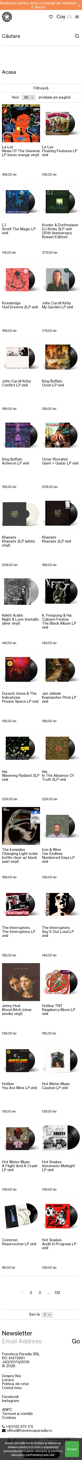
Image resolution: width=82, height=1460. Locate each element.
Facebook (10, 1396)
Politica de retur (15, 1384)
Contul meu (11, 1388)
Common (19, 1242)
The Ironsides (20, 855)
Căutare (77, 36)
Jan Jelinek (59, 697)
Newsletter (17, 1333)
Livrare (8, 1380)
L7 (19, 229)
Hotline (19, 1086)
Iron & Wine (58, 855)
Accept (72, 1449)
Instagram (10, 1400)
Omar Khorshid (60, 461)
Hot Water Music (56, 1086)
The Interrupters (18, 931)
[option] (38, 5)
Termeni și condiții (17, 1413)
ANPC (7, 1409)
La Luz (21, 151)
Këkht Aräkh (20, 619)
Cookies (9, 1417)
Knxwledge (20, 305)
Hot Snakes (58, 1166)
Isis (20, 775)
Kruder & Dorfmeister (60, 231)
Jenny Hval (17, 1009)
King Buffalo (53, 383)
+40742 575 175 (19, 1426)
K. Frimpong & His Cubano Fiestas (59, 621)
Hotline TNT (58, 1009)
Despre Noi (11, 1376)
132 (57, 1292)
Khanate (18, 541)
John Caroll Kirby (57, 305)
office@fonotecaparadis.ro (29, 1430)
